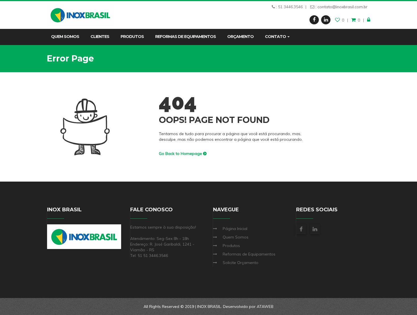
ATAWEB (265, 306)
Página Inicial (235, 228)
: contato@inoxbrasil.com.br (340, 6)
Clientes (99, 36)
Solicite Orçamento (240, 262)
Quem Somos (65, 36)
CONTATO (276, 36)
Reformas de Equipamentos (185, 36)
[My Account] (368, 20)
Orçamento (240, 36)
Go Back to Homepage (181, 153)
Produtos (132, 36)
